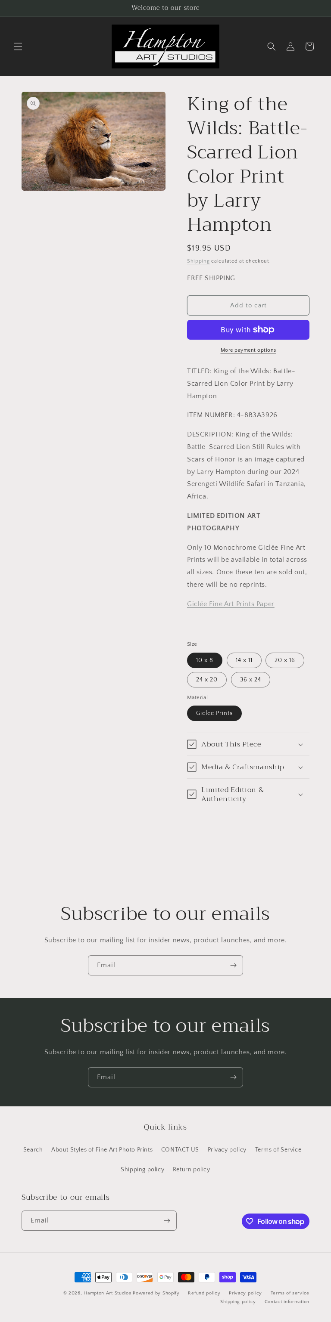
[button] (18, 46)
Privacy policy (227, 1149)
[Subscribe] (233, 965)
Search (33, 1149)
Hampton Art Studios (107, 1293)
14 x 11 (244, 660)
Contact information (287, 1301)
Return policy (191, 1169)
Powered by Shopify (156, 1293)
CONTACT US (180, 1149)
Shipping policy (142, 1169)
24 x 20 (207, 679)
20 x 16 (285, 660)
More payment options (248, 350)
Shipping (198, 261)
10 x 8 (204, 660)
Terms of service (290, 1293)
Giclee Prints (214, 713)
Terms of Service (278, 1149)
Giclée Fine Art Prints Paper (231, 604)
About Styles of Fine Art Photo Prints (102, 1149)
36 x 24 (250, 679)
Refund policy (204, 1293)
